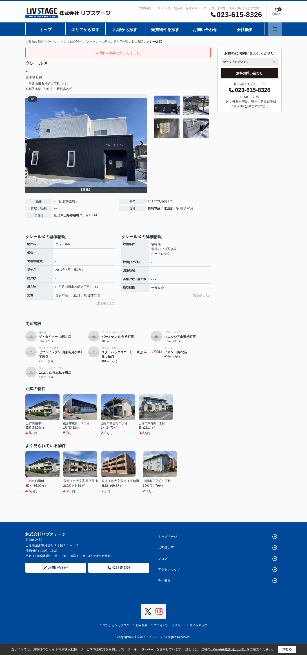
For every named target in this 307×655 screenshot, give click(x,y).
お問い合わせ (205, 29)
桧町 (47, 83)
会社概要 (245, 29)
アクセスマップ (169, 569)
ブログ (162, 558)
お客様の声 (166, 547)
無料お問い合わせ (249, 73)
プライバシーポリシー (168, 625)
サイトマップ (198, 625)
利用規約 (141, 625)
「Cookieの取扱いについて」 (229, 649)
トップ (46, 29)
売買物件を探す (165, 29)
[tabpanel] (181, 117)
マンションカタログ (116, 625)
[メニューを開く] (275, 29)
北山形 (168, 208)
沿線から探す (125, 29)
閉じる (287, 649)
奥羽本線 (154, 208)
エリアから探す (85, 29)
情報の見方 (108, 303)
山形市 (39, 83)
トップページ (167, 536)
